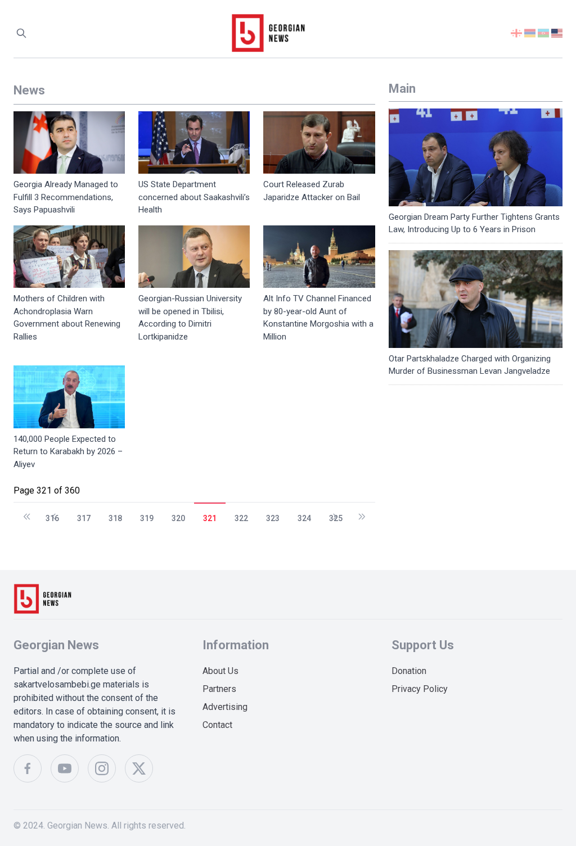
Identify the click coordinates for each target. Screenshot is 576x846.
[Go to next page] (334, 511)
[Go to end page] (361, 511)
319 (147, 518)
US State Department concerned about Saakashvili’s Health (194, 197)
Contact (217, 725)
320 (178, 518)
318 (115, 518)
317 (84, 518)
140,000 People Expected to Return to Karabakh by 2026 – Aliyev (68, 451)
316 (52, 518)
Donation (409, 671)
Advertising (225, 707)
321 (210, 518)
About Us (220, 671)
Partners (219, 689)
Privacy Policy (420, 689)
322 (241, 518)
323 (273, 518)
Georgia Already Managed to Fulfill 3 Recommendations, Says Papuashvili (66, 197)
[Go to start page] (27, 511)
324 (304, 518)
